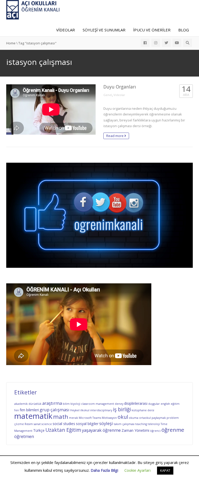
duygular (154, 404)
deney (119, 404)
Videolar (65, 29)
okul (123, 417)
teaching (141, 424)
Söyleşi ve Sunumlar (104, 29)
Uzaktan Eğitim (63, 430)
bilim (66, 404)
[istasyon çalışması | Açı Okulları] (33, 9)
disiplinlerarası (135, 403)
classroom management (97, 404)
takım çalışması (124, 424)
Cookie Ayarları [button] (137, 470)
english (165, 404)
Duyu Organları (119, 87)
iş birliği (122, 409)
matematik (33, 416)
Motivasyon (109, 418)
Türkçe (39, 430)
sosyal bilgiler (87, 423)
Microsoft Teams (90, 418)
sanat (37, 424)
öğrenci (155, 431)
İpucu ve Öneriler (151, 29)
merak (73, 418)
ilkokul (84, 410)
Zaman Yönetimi (135, 430)
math (60, 417)
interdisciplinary (101, 410)
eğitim (175, 404)
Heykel (75, 410)
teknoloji (154, 424)
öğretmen (24, 436)
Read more (115, 135)
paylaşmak (159, 418)
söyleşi (106, 423)
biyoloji (75, 404)
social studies (64, 423)
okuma (133, 418)
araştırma (52, 403)
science (46, 424)
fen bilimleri (29, 409)
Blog (183, 29)
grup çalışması (54, 410)
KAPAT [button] (165, 470)
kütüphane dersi (143, 410)
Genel (107, 95)
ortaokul (145, 418)
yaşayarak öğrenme (101, 430)
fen (16, 410)
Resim (29, 424)
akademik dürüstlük (27, 404)
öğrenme (172, 429)
